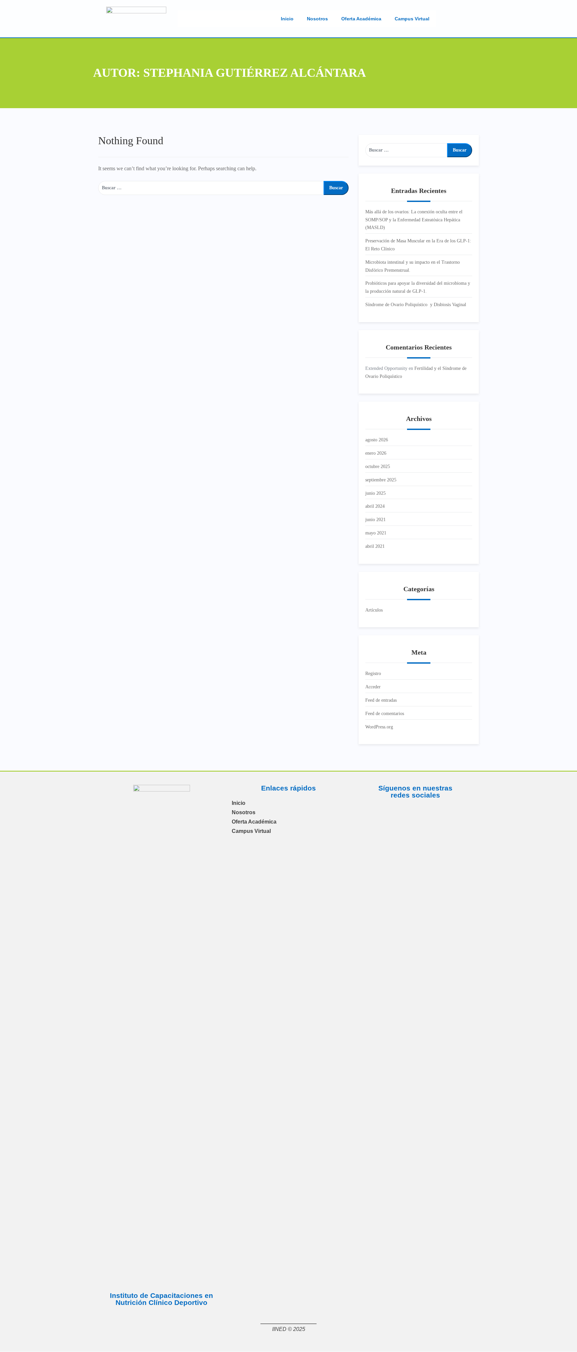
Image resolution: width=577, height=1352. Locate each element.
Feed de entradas (381, 700)
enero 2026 (375, 453)
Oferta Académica (361, 18)
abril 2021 (375, 546)
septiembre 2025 (380, 479)
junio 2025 (375, 493)
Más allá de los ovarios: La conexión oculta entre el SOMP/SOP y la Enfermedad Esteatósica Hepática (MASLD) (413, 219)
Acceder (373, 686)
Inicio (287, 18)
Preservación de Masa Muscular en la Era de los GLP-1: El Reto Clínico (418, 244)
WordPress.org (379, 726)
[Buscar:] (211, 188)
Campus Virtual (412, 18)
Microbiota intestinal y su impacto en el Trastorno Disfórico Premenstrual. (412, 266)
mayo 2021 (375, 532)
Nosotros (317, 18)
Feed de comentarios (384, 713)
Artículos (374, 610)
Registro (373, 673)
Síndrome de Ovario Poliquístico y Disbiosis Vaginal (415, 304)
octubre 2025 (377, 466)
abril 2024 (375, 506)
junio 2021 (375, 519)
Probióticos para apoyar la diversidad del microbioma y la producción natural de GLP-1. (417, 287)
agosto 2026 (376, 439)
